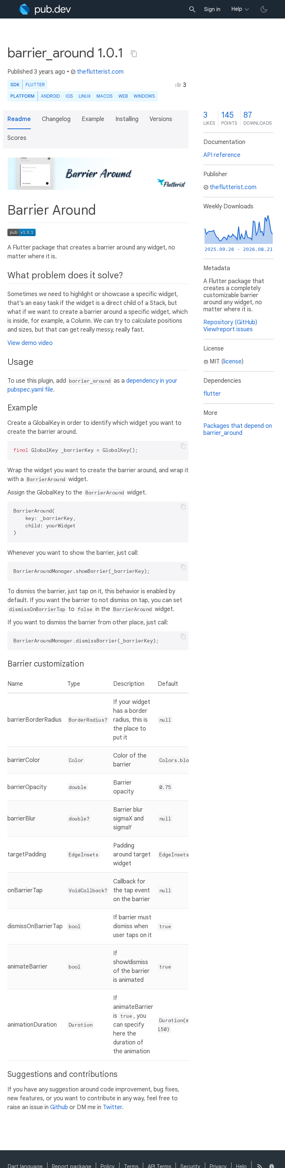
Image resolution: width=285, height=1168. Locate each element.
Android (50, 96)
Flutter (35, 84)
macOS (104, 96)
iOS (69, 96)
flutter (212, 393)
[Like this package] (178, 84)
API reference (221, 155)
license (232, 361)
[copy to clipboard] (183, 446)
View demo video (30, 343)
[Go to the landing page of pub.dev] (45, 9)
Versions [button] (161, 119)
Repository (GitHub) (230, 322)
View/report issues (228, 329)
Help (237, 9)
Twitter (112, 1107)
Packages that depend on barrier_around (237, 429)
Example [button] (93, 119)
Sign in (212, 9)
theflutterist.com (100, 71)
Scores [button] (16, 138)
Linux (85, 96)
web (123, 96)
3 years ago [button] (49, 71)
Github (59, 1107)
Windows (144, 96)
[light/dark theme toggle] (263, 9)
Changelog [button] (56, 119)
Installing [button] (126, 119)
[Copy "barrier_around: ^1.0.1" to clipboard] (134, 53)
